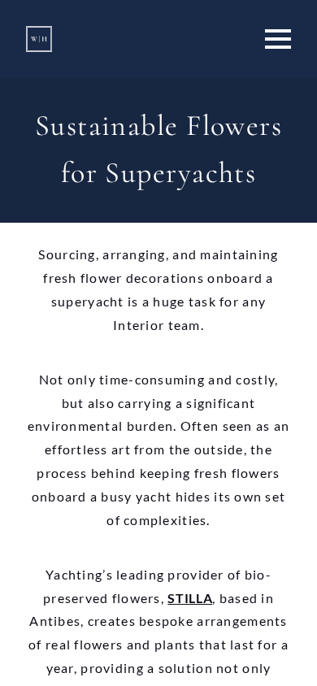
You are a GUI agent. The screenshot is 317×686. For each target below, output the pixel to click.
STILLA (189, 598)
